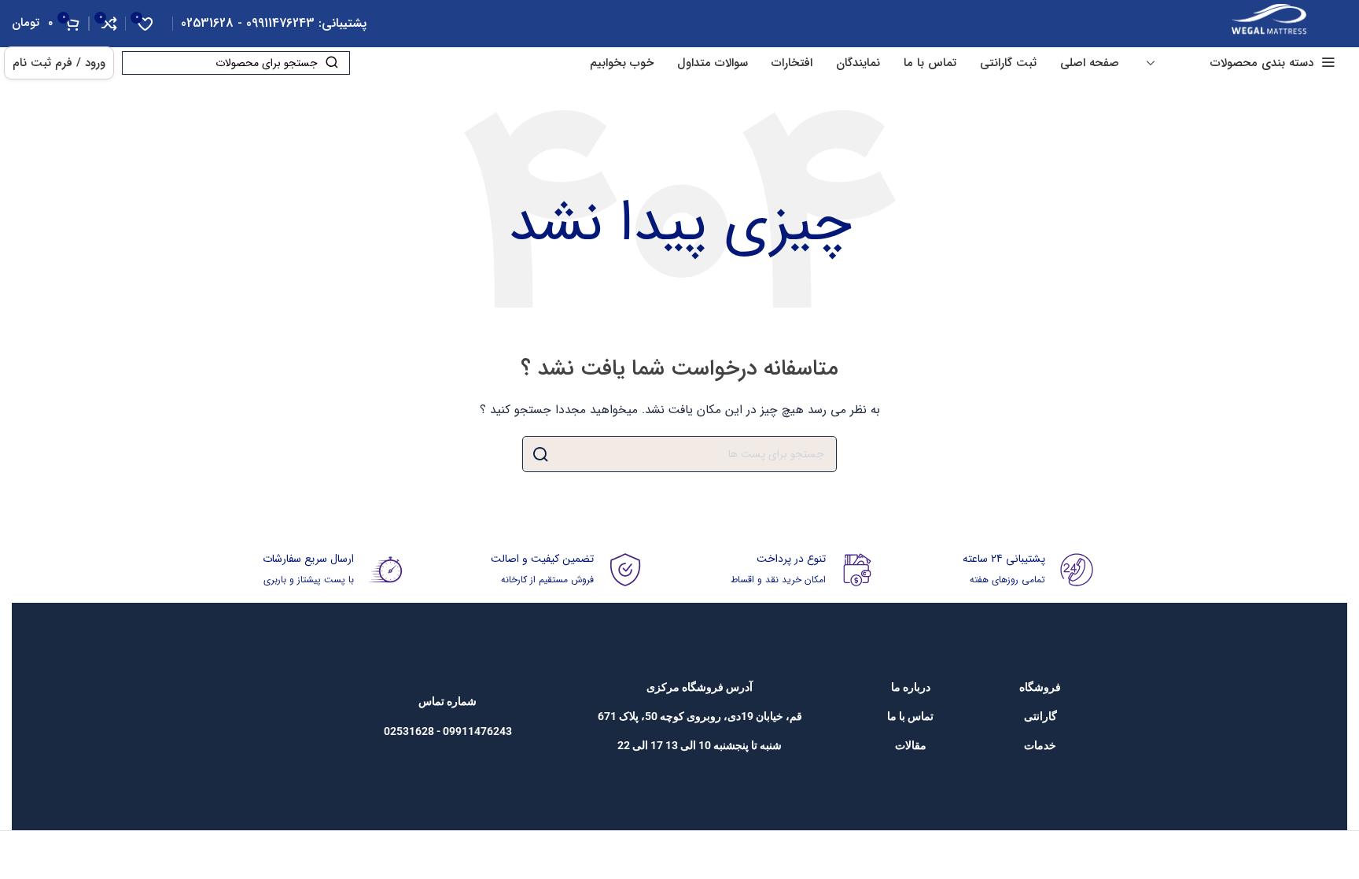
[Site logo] (1269, 22)
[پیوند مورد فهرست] (1040, 687)
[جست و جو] (540, 454)
